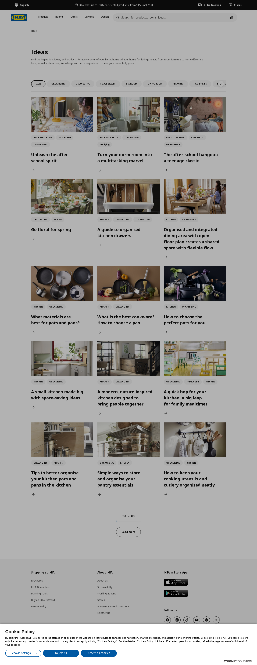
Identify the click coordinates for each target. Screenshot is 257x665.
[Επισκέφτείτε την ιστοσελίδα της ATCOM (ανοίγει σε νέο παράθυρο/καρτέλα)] (237, 661)
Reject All (61, 653)
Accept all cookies (99, 653)
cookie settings (21, 653)
